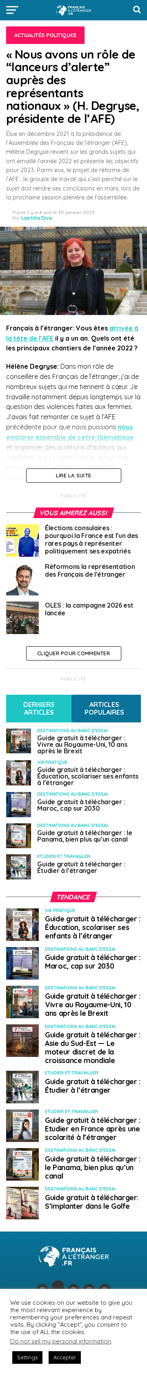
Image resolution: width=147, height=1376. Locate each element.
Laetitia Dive (36, 218)
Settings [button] (27, 1357)
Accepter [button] (64, 1357)
